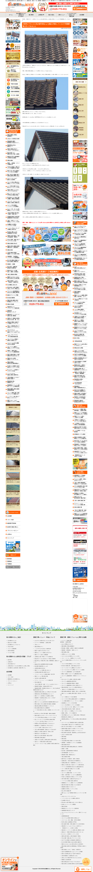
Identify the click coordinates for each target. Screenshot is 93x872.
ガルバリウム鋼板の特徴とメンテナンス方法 (13, 347)
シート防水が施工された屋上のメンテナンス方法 (13, 187)
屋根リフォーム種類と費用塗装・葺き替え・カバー (80, 296)
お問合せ (9, 534)
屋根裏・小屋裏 (11, 264)
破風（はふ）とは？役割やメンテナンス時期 (13, 401)
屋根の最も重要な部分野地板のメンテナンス (12, 301)
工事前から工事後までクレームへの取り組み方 (80, 420)
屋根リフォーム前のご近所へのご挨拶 (79, 417)
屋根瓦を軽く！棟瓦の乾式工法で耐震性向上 (79, 366)
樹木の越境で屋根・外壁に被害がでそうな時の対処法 (80, 448)
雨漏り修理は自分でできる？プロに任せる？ (13, 149)
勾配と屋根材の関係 (12, 274)
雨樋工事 (81, 105)
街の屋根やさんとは (12, 640)
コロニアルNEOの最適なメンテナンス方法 (80, 331)
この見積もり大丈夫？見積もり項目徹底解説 (79, 424)
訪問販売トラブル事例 (79, 434)
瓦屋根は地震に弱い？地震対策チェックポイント (80, 369)
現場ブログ (28, 19)
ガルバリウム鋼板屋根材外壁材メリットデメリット (80, 255)
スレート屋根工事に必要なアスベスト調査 (70, 768)
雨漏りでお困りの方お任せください (42, 650)
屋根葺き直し (82, 116)
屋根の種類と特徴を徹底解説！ (12, 135)
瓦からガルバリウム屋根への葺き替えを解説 (80, 234)
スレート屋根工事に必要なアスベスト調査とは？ (13, 393)
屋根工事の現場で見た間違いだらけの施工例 (79, 376)
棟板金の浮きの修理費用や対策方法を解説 (13, 157)
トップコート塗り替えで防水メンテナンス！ (13, 397)
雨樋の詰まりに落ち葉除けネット (42, 733)
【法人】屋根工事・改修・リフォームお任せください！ (46, 684)
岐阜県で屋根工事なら (12, 527)
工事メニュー (61, 14)
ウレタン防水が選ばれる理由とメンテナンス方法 (13, 183)
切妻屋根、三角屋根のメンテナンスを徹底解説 (13, 257)
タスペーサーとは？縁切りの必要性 (12, 179)
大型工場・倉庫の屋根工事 (40, 678)
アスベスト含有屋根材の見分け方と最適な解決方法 (72, 766)
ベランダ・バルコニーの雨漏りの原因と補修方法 (13, 202)
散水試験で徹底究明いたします (41, 666)
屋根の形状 (10, 250)
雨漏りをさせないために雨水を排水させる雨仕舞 (13, 278)
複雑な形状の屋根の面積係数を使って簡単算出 (13, 247)
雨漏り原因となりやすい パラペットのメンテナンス (46, 715)
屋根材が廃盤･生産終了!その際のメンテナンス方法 (72, 728)
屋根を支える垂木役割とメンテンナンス (12, 359)
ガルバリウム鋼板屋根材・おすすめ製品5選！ (71, 671)
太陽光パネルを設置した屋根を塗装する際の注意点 (46, 739)
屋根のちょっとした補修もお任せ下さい (43, 652)
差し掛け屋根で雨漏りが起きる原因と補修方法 (71, 842)
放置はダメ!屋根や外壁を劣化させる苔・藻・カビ (13, 319)
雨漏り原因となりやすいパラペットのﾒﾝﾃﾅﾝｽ (13, 190)
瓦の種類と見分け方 (12, 284)
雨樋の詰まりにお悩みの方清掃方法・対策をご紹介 (80, 490)
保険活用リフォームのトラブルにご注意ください (80, 452)
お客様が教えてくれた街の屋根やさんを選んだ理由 (19, 665)
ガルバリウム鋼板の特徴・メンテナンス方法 (71, 772)
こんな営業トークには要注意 (79, 431)
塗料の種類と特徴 (80, 528)
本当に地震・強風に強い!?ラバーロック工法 (70, 838)
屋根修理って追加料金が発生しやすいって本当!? (80, 445)
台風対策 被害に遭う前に (40, 668)
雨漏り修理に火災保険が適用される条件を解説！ (80, 394)
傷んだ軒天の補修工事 (66, 790)
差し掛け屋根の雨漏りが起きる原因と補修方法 (13, 261)
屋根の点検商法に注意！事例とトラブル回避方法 (80, 438)
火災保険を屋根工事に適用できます (42, 672)
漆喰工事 (81, 99)
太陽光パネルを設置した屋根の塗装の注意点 (80, 317)
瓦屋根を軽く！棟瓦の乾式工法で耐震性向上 (71, 760)
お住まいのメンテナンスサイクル (68, 796)
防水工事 (81, 111)
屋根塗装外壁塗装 (81, 129)
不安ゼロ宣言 (10, 646)
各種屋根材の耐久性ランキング (68, 810)
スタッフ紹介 (10, 519)
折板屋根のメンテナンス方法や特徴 (69, 703)
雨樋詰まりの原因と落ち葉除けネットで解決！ (80, 494)
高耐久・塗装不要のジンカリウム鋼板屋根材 (13, 351)
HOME (23, 19)
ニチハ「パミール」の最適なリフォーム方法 (71, 658)
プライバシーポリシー (12, 530)
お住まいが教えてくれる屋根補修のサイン (80, 285)
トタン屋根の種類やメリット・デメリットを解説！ (72, 700)
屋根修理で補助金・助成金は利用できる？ (79, 401)
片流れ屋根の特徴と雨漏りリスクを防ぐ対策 (13, 253)
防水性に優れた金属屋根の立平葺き (69, 822)
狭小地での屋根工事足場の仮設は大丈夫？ (79, 335)
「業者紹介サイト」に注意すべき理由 (79, 455)
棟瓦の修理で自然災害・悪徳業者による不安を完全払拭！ (73, 732)
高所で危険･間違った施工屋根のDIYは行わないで (13, 355)
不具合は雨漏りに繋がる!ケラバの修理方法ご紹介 (13, 167)
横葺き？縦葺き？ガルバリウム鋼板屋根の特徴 (80, 251)
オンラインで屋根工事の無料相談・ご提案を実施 (80, 410)
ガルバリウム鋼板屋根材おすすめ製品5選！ (80, 248)
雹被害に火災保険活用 (66, 859)
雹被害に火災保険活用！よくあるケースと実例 (80, 398)
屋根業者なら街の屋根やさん (14, 679)
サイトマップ (10, 538)
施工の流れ (51, 14)
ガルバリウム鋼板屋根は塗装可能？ (80, 237)
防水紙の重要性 (11, 297)
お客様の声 (41, 14)
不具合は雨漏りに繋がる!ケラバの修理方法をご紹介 (72, 724)
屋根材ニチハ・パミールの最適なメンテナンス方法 (80, 324)
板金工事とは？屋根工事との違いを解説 (13, 153)
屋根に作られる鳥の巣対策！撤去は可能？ (44, 735)
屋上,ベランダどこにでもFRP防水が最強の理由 (13, 194)
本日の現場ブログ (11, 663)
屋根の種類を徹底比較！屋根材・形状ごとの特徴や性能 (73, 691)
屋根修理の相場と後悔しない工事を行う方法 (79, 274)
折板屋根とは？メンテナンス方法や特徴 (80, 313)
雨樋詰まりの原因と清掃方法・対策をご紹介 (44, 731)
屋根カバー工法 (83, 93)
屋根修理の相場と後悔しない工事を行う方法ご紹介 (46, 691)
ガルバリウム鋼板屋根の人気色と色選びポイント (71, 685)
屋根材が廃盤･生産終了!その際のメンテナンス (13, 323)
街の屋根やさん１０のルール (14, 644)
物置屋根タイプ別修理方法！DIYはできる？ (79, 476)
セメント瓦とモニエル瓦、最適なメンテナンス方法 (72, 706)
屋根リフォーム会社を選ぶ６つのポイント (80, 345)
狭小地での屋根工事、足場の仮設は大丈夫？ (71, 665)
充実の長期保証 (11, 650)
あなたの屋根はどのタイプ (67, 644)
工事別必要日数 (78, 341)
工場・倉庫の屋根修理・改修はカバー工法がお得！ (80, 483)
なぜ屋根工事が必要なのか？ (80, 267)
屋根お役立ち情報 (78, 347)
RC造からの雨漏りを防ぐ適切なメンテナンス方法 (13, 366)
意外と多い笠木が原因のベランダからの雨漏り (13, 171)
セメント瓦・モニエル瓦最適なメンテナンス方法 (13, 209)
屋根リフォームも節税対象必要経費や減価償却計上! (80, 514)
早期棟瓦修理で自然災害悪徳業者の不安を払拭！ (13, 217)
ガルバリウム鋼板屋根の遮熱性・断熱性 (80, 241)
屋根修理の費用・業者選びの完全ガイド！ (13, 142)
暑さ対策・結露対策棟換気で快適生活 (69, 750)
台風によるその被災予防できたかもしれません (80, 351)
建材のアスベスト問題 (12, 295)
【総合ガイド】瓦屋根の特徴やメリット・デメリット (72, 689)
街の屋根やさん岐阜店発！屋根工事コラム (17, 667)
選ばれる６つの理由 (12, 642)
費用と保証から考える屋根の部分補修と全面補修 (45, 703)
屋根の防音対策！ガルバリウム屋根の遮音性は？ (80, 259)
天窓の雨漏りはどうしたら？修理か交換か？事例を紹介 (73, 715)
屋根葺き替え (82, 87)
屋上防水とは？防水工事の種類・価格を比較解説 (13, 198)
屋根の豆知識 (10, 304)
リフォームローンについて (40, 699)
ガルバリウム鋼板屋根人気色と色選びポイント (80, 244)
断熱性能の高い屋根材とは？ (11, 382)
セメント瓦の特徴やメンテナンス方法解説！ (13, 206)
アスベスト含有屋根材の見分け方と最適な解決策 (13, 292)
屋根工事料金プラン (39, 646)
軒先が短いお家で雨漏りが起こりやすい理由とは (13, 288)
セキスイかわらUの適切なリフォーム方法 (70, 656)
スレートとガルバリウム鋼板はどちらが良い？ (80, 227)
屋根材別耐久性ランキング (11, 311)
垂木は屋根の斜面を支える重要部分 (42, 707)
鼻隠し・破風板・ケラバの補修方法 (13, 164)
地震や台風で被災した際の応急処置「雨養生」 (13, 236)
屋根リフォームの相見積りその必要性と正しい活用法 (80, 413)
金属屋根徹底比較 (65, 816)
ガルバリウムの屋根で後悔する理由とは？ (12, 340)
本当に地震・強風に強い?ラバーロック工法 (13, 240)
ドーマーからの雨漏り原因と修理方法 (12, 374)
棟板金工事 (82, 122)
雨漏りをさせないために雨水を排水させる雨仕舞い (72, 844)
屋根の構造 (10, 160)
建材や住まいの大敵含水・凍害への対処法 (12, 271)
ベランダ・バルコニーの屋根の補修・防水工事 (45, 674)
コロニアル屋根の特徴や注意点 (78, 306)
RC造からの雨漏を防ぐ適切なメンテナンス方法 (71, 776)
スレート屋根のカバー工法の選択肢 (80, 299)
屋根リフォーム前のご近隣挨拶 (41, 654)
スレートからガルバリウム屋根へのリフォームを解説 (80, 230)
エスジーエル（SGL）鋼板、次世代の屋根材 (71, 820)
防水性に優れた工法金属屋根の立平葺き (12, 232)
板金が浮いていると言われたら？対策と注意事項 (80, 441)
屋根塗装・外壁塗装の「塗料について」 (70, 650)
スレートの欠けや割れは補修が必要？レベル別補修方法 (73, 698)
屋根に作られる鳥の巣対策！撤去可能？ (80, 497)
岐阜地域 (9, 558)
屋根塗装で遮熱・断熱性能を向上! (80, 387)
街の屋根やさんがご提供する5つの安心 (21, 15)
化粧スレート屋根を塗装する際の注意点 (79, 321)
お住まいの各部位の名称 (13, 138)
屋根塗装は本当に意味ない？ (11, 146)
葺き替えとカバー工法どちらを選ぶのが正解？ (80, 289)
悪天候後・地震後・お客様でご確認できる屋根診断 (72, 648)
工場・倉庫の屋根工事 (79, 500)
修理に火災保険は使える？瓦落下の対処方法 (80, 358)
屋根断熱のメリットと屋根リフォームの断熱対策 (13, 386)
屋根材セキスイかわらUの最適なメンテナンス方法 (80, 328)
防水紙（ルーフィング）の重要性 (68, 804)
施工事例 (31, 14)
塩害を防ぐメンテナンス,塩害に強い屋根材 (13, 315)
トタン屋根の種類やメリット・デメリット (79, 310)
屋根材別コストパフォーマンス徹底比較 (13, 307)
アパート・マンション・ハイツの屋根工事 (44, 680)
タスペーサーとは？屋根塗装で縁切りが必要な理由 (72, 722)
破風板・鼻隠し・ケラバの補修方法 (69, 713)
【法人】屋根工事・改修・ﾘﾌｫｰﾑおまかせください (80, 511)
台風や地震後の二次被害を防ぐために (80, 362)
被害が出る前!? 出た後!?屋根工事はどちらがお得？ (80, 427)
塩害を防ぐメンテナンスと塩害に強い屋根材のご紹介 (72, 830)
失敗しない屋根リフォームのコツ (79, 271)
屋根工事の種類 (80, 82)
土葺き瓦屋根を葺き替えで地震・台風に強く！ (13, 213)
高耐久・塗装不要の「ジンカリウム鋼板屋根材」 (71, 774)
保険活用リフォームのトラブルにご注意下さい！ (71, 826)
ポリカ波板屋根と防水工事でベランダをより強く (80, 487)
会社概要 (82, 14)
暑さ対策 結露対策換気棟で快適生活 (12, 267)
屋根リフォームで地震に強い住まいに (43, 670)
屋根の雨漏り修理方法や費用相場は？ (13, 363)
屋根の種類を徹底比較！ (77, 292)
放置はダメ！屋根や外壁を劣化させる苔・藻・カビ (72, 832)
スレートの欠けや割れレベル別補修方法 (79, 303)
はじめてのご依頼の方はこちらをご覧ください (45, 640)
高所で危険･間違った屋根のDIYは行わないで (71, 778)
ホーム (11, 14)
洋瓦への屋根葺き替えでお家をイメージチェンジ (13, 326)
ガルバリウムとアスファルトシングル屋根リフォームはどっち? (13, 331)
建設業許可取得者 (11, 523)
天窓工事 (81, 134)
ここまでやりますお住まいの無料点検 (71, 15)
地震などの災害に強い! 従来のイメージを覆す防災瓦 (72, 764)
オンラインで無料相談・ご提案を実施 (43, 642)
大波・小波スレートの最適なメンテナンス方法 (13, 221)
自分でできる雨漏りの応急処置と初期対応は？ (80, 390)
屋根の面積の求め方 (12, 243)
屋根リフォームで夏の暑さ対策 (41, 676)
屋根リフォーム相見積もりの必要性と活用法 (44, 695)
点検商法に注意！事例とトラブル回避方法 (44, 656)
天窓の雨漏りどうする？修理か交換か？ (13, 378)
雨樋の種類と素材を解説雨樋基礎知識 (13, 389)
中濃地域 (9, 563)
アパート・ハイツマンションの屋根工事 (79, 504)
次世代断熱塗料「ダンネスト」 (78, 383)
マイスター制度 (11, 652)
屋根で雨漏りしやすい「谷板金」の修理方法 (12, 281)
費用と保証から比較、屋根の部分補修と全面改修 (80, 281)
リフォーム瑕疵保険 (12, 648)
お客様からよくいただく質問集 (68, 654)
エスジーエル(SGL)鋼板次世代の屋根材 (13, 343)
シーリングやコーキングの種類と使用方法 (13, 229)
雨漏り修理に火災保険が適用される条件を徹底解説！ (72, 863)
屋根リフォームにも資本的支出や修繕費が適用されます (46, 701)
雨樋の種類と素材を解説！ (40, 737)
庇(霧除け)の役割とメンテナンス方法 (12, 225)
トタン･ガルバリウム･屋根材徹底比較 (12, 335)
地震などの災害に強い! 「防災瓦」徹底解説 (80, 373)
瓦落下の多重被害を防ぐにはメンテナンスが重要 (80, 355)
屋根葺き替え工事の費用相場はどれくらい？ (80, 278)
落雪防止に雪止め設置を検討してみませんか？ (45, 723)
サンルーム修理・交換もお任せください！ (80, 479)
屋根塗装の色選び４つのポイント (78, 380)
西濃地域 (9, 561)
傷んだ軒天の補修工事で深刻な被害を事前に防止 (13, 175)
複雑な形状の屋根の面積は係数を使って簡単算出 (71, 746)
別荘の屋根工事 (78, 507)
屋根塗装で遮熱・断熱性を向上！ (68, 754)
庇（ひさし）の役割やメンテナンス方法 (13, 370)
